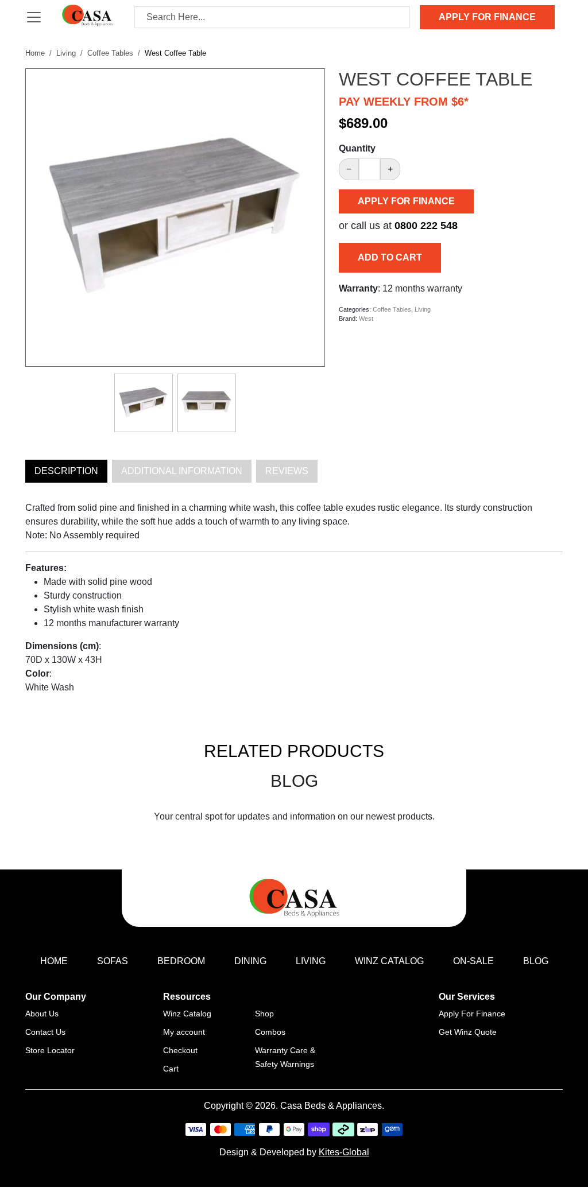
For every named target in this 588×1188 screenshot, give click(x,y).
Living (66, 53)
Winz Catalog (389, 961)
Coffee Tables (110, 53)
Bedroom (181, 961)
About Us (42, 1013)
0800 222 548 (426, 225)
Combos (270, 1031)
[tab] (66, 471)
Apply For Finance (472, 1013)
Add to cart (390, 257)
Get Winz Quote (468, 1031)
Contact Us (45, 1031)
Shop (264, 1013)
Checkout (180, 1050)
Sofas (112, 961)
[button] (309, 78)
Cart (171, 1068)
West (366, 318)
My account (184, 1031)
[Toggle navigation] (33, 17)
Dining (250, 961)
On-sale (473, 961)
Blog (535, 961)
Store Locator (50, 1050)
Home (35, 53)
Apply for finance (487, 17)
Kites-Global (344, 1152)
